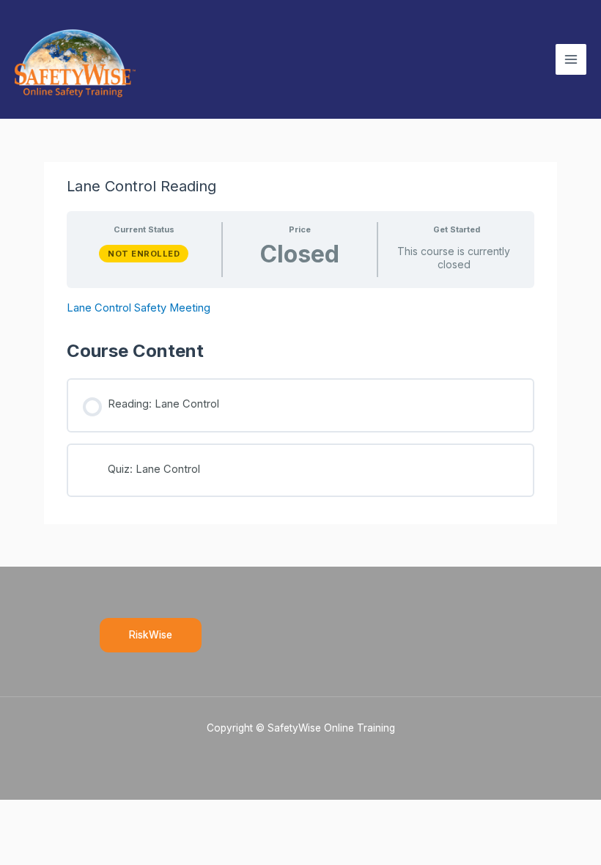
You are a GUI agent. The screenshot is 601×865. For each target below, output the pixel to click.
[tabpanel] (300, 308)
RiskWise (150, 635)
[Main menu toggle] (571, 59)
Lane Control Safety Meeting (138, 307)
